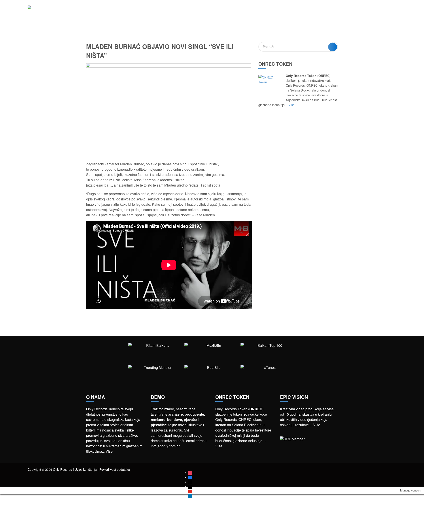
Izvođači (280, 11)
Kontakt (389, 11)
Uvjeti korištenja (86, 469)
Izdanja (299, 11)
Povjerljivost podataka (114, 469)
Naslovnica (257, 11)
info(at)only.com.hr (165, 445)
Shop (345, 11)
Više (292, 105)
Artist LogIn (366, 11)
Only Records (323, 11)
